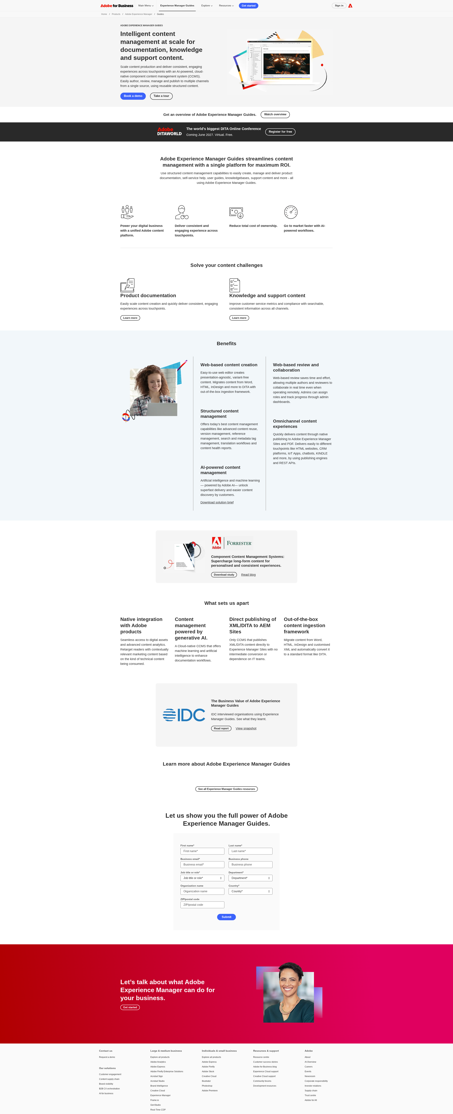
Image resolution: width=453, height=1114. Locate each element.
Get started (249, 5)
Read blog (248, 574)
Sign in (339, 5)
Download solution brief (217, 502)
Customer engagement (110, 1074)
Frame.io (154, 1100)
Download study (224, 574)
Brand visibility (106, 1084)
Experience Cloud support (265, 1071)
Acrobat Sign (156, 1076)
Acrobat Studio (157, 1081)
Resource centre (261, 1057)
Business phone (238, 859)
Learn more (130, 317)
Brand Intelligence (159, 1086)
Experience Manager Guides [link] (177, 5)
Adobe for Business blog (265, 1066)
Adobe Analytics (158, 1062)
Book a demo (133, 96)
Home (104, 14)
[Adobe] (350, 5)
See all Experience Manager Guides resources (226, 788)
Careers (308, 1066)
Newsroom (310, 1076)
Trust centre (310, 1095)
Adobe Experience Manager (138, 14)
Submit (226, 916)
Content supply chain (109, 1079)
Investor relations (313, 1086)
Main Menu (144, 5)
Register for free (280, 131)
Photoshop (207, 1086)
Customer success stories (265, 1062)
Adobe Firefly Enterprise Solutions (166, 1071)
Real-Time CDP (158, 1110)
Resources (225, 5)
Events (308, 1071)
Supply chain (311, 1090)
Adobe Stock (208, 1071)
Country (233, 885)
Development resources (264, 1086)
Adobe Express (157, 1066)
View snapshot (246, 728)
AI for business (106, 1093)
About (307, 1057)
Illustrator (206, 1081)
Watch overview (275, 114)
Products (116, 14)
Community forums (262, 1081)
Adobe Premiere (210, 1090)
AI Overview (310, 1062)
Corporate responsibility (316, 1081)
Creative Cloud (157, 1090)
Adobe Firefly (208, 1066)
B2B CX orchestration (109, 1088)
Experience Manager (160, 1095)
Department (236, 872)
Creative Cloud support (264, 1076)
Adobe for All (311, 1100)
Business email (189, 859)
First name (186, 845)
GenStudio (155, 1105)
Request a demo (107, 1057)
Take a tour (161, 96)
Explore (205, 5)
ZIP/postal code (189, 899)
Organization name (191, 885)
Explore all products (160, 1057)
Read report (221, 728)
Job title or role (189, 872)
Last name (235, 845)
